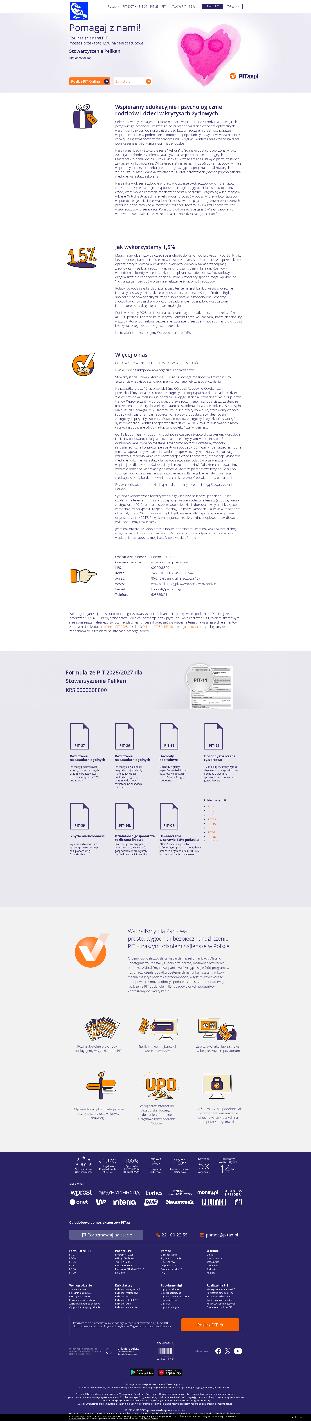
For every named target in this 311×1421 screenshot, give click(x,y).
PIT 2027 (128, 6)
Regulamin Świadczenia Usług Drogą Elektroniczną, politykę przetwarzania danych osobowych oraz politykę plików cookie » (179, 1413)
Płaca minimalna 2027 (80, 1292)
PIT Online (120, 1272)
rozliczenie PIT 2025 (113, 626)
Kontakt (211, 1272)
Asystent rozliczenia (171, 1258)
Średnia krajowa (77, 1289)
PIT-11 (165, 6)
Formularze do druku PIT (219, 1307)
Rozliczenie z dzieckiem (219, 1296)
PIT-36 (125, 745)
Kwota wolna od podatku (219, 1300)
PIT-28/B (213, 841)
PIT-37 (143, 6)
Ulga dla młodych (170, 1307)
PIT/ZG (212, 823)
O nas (210, 1254)
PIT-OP (169, 825)
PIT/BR (212, 819)
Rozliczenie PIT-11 (124, 1265)
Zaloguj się (233, 6)
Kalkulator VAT (122, 1296)
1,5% (192, 6)
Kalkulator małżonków (126, 1292)
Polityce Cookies (150, 1418)
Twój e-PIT (179, 6)
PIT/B (211, 806)
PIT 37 (157, 626)
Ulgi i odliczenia (169, 1254)
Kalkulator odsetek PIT (126, 1300)
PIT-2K (212, 836)
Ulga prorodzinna (170, 1289)
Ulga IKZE (165, 1303)
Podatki (112, 6)
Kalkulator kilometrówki (127, 1307)
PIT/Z (211, 828)
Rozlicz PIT (212, 6)
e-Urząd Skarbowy (124, 1258)
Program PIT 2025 (124, 1254)
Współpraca (213, 1261)
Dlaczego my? (168, 1261)
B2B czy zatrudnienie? (80, 1296)
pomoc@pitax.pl (222, 1235)
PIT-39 (80, 825)
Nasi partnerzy (214, 1258)
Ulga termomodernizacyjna (175, 1296)
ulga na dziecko (191, 626)
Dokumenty (212, 1265)
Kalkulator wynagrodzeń (127, 1289)
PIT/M (211, 832)
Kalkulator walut (123, 1303)
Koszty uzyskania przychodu (221, 1303)
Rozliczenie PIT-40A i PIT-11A (129, 1269)
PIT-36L (125, 825)
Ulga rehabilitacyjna (171, 1292)
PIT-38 (169, 745)
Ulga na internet (169, 1300)
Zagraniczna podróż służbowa (84, 1303)
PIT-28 (154, 6)
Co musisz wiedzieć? (171, 1269)
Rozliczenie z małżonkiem (220, 1292)
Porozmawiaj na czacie (110, 1235)
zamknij (294, 1417)
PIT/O (211, 815)
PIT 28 (168, 626)
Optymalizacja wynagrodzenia (84, 1307)
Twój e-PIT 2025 (123, 1261)
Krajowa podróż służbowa (82, 1300)
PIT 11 (147, 626)
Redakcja (211, 1269)
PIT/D (211, 810)
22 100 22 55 (175, 1235)
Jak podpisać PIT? (170, 1265)
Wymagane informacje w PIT (221, 1289)
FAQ (163, 1272)
